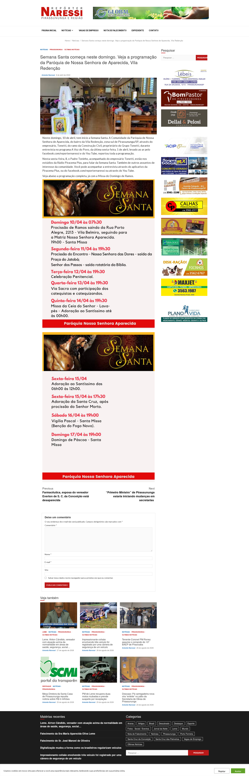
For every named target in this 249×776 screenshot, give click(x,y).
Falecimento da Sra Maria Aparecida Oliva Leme (67, 733)
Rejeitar (221, 771)
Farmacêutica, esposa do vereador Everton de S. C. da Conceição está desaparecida (65, 494)
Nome (48, 554)
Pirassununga (56, 49)
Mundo (185, 728)
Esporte (191, 723)
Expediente (138, 30)
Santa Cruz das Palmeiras (167, 739)
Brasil (151, 723)
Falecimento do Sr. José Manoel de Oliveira (65, 740)
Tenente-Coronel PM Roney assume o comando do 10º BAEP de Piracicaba (138, 615)
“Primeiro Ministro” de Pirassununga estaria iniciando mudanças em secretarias (130, 494)
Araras (131, 723)
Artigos (141, 723)
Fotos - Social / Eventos (138, 728)
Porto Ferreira (186, 733)
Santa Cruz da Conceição (139, 739)
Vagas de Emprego (89, 30)
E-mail (48, 562)
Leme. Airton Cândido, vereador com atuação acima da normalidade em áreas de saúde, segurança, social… (58, 615)
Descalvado (164, 723)
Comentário (51, 525)
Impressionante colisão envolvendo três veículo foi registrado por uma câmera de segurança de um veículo (98, 615)
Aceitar (238, 771)
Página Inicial (49, 30)
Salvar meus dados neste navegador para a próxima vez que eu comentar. (80, 578)
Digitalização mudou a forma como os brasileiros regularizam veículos (80, 747)
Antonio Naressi (48, 75)
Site (46, 570)
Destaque (46, 686)
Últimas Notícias (71, 49)
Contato (154, 30)
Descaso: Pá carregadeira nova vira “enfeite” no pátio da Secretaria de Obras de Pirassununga (138, 670)
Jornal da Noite (161, 728)
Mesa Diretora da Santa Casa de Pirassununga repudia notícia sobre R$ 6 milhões (58, 670)
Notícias (66, 30)
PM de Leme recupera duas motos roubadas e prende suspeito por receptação (98, 670)
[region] (124, 770)
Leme (44, 632)
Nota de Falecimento (115, 30)
